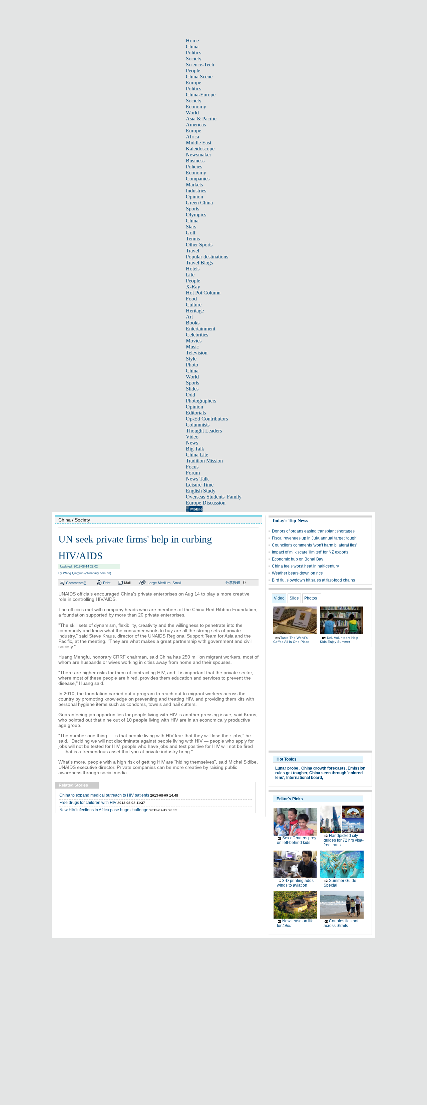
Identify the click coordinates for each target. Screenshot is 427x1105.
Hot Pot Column (203, 292)
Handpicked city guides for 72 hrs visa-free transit (344, 840)
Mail (127, 583)
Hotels (192, 268)
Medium (164, 583)
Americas (196, 124)
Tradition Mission (204, 460)
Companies (197, 178)
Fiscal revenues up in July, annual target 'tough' (314, 538)
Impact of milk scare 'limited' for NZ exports (310, 552)
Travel (192, 250)
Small (176, 583)
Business (195, 160)
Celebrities (197, 334)
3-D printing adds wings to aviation (295, 883)
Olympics (196, 214)
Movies (193, 340)
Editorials (196, 412)
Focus (192, 466)
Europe (193, 82)
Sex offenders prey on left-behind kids (296, 840)
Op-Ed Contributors (207, 418)
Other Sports (199, 244)
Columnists (197, 424)
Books (192, 322)
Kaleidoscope (200, 148)
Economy (196, 106)
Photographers (201, 400)
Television (196, 352)
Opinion (194, 196)
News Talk (197, 478)
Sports (192, 208)
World (192, 112)
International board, (304, 777)
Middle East (198, 142)
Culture (193, 304)
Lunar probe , (287, 768)
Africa (192, 136)
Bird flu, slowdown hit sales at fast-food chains (313, 580)
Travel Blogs (199, 262)
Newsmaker (198, 154)
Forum (193, 472)
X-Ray (193, 286)
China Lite (197, 454)
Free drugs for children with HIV (87, 802)
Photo (192, 364)
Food (191, 298)
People (193, 70)
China (192, 46)
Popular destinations (207, 256)
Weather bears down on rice (297, 573)
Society (193, 58)
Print (106, 583)
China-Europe (201, 94)
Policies (194, 166)
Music (192, 346)
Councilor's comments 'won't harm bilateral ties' (314, 545)
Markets (194, 184)
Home (192, 40)
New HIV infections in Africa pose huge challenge (103, 810)
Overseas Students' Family (214, 496)
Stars (191, 226)
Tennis (193, 238)
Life (190, 274)
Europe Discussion (206, 502)
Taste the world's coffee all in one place (291, 640)
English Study (201, 490)
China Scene (199, 76)
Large (152, 583)
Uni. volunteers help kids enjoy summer (339, 640)
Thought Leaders (204, 430)
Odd (190, 394)
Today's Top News (290, 520)
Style (191, 358)
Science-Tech (200, 64)
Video (192, 436)
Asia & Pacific (201, 118)
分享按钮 (233, 583)
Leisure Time (200, 484)
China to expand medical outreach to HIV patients (104, 795)
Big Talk (195, 448)
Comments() (76, 583)
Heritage (195, 310)
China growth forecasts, (324, 768)
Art (189, 316)
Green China (199, 202)
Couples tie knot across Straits (341, 923)
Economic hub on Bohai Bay (297, 559)
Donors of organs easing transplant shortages (313, 531)
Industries (196, 190)
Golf (190, 232)
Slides (192, 388)
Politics (193, 52)
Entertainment (200, 328)
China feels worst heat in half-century (305, 566)
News (192, 442)
